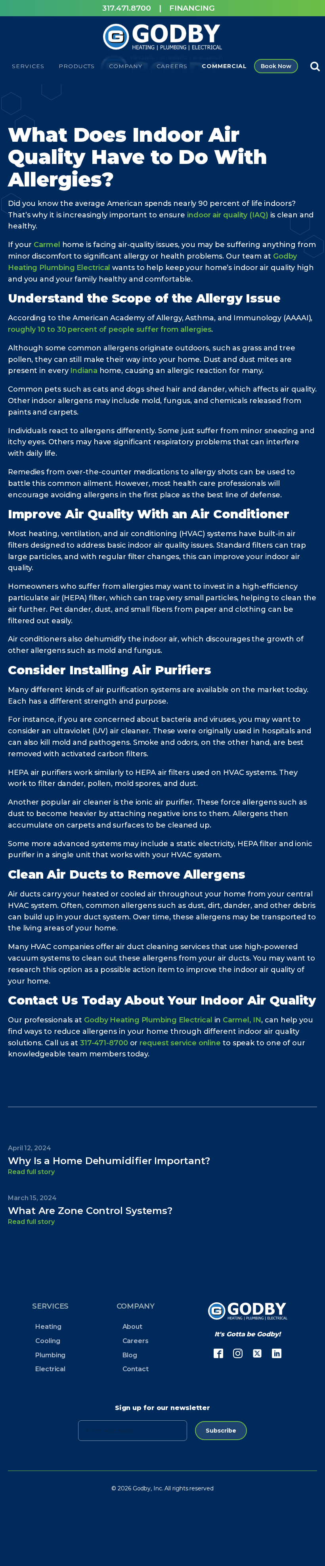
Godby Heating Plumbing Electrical (148, 1020)
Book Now (276, 66)
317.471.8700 (126, 8)
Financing (192, 8)
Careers (135, 1341)
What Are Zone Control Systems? (90, 1210)
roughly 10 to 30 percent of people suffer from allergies (109, 329)
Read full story (31, 1172)
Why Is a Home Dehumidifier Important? (109, 1160)
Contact (135, 1369)
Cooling (47, 1341)
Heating (48, 1326)
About (132, 1326)
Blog (130, 1355)
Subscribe (221, 1430)
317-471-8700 (104, 1043)
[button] (28, 66)
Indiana (83, 370)
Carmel (47, 244)
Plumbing (50, 1355)
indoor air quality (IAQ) (226, 215)
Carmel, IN (242, 1020)
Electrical (50, 1369)
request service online (180, 1043)
